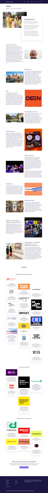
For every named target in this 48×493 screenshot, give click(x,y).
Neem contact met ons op (24, 467)
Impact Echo (8, 486)
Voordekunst (10, 185)
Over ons (32, 1)
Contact (40, 1)
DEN (16, 94)
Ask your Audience (9, 1)
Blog (36, 1)
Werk (24, 1)
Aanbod (28, 1)
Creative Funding (16, 185)
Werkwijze (7, 483)
